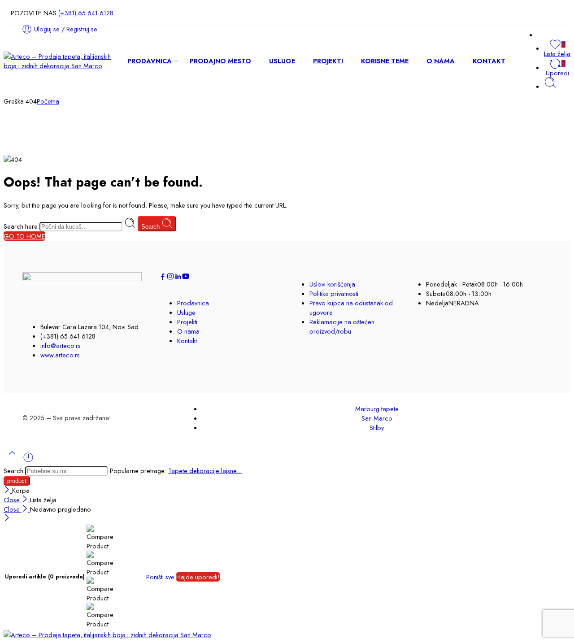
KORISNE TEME (385, 60)
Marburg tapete (377, 408)
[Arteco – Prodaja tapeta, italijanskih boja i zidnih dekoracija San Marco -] (58, 65)
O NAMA (440, 60)
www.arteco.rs (60, 355)
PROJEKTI (328, 60)
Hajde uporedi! (198, 577)
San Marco (376, 418)
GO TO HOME (24, 236)
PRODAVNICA (149, 60)
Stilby (377, 427)
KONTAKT (489, 60)
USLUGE (282, 60)
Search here (21, 226)
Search (151, 226)
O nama (188, 331)
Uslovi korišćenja (332, 284)
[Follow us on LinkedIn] (178, 277)
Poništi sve (160, 577)
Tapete (178, 470)
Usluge (186, 312)
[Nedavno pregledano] (28, 460)
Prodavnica (193, 303)
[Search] (550, 86)
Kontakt (187, 340)
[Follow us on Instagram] (170, 277)
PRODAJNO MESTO (220, 60)
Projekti (187, 321)
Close (13, 499)
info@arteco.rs (60, 345)
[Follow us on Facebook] (162, 277)
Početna (48, 101)
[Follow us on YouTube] (186, 277)
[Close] (8, 490)
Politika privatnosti (333, 293)
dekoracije (205, 470)
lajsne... (231, 470)
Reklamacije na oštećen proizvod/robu (341, 326)
